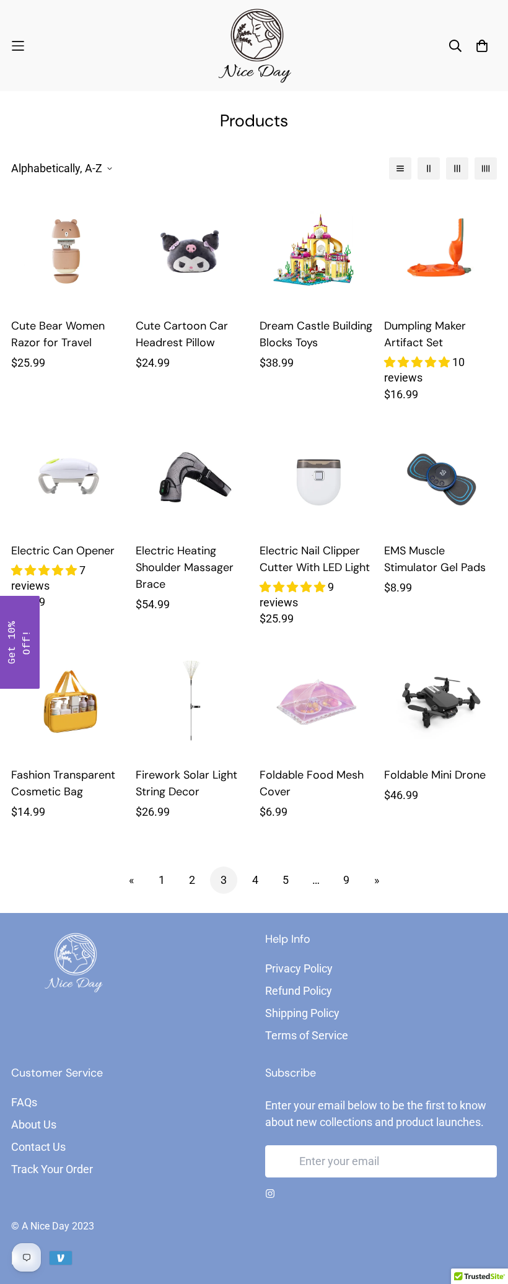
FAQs (24, 1102)
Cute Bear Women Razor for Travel (58, 334)
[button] (20, 642)
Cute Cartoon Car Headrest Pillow (182, 334)
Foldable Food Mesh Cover (312, 783)
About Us (33, 1124)
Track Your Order (52, 1169)
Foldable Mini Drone (435, 774)
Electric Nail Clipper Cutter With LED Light (315, 559)
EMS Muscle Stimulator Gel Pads (435, 559)
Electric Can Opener (63, 550)
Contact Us (38, 1146)
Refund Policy (298, 990)
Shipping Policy (302, 1013)
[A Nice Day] (254, 45)
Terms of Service (306, 1035)
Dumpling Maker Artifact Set (425, 334)
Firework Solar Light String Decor (186, 783)
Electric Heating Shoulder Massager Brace (185, 567)
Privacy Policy (299, 968)
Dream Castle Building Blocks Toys (316, 334)
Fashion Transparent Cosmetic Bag (63, 783)
